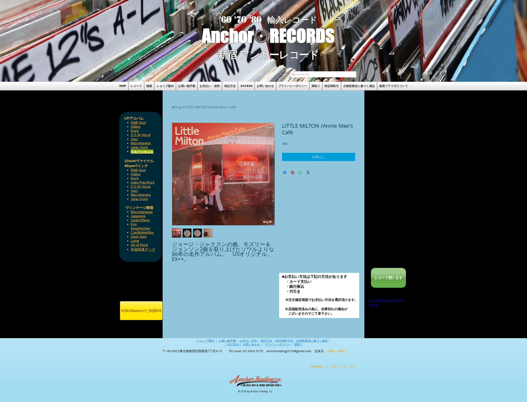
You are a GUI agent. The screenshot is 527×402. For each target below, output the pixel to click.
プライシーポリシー (277, 344)
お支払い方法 (248, 340)
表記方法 (266, 340)
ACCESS (233, 344)
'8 (252, 19)
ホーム (177, 107)
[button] (167, 68)
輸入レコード (292, 20)
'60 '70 (234, 19)
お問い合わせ (252, 344)
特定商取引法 (284, 340)
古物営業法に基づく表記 (312, 340)
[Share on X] (308, 172)
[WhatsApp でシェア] (300, 172)
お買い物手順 (227, 340)
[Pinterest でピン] (292, 172)
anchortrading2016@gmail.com (288, 351)
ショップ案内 (206, 340)
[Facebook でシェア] (284, 172)
